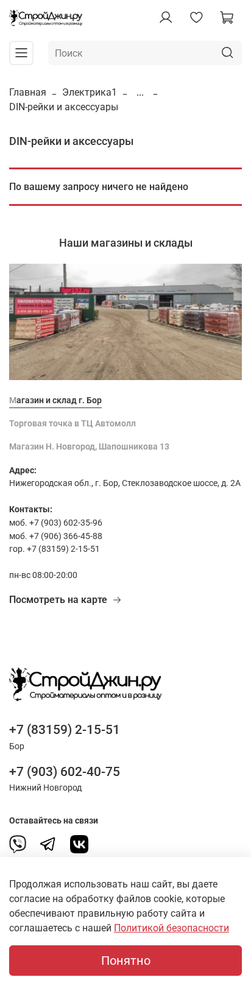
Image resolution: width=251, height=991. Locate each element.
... (140, 92)
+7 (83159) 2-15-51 (64, 729)
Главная (27, 92)
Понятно (125, 960)
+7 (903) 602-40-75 (64, 771)
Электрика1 (89, 92)
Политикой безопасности (171, 928)
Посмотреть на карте (58, 599)
